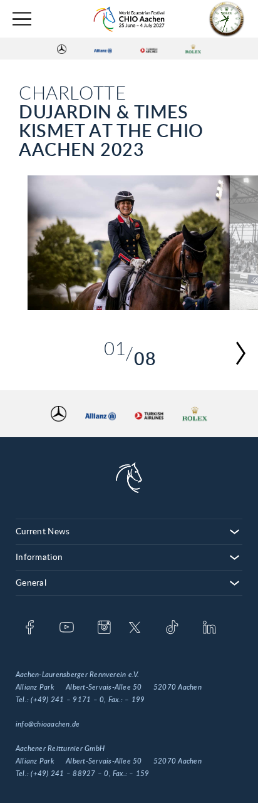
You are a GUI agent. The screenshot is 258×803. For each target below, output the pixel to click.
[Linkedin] (209, 628)
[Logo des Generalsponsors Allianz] (103, 48)
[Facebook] (30, 628)
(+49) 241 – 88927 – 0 (69, 773)
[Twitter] (135, 628)
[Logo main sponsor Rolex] (193, 48)
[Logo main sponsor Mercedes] (61, 48)
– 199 (135, 699)
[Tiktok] (172, 628)
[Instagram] (104, 628)
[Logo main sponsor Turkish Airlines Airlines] (149, 48)
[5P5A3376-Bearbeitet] (129, 242)
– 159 (139, 773)
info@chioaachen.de (48, 724)
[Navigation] (22, 19)
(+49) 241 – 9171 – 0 (67, 699)
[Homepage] (129, 19)
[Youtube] (67, 628)
